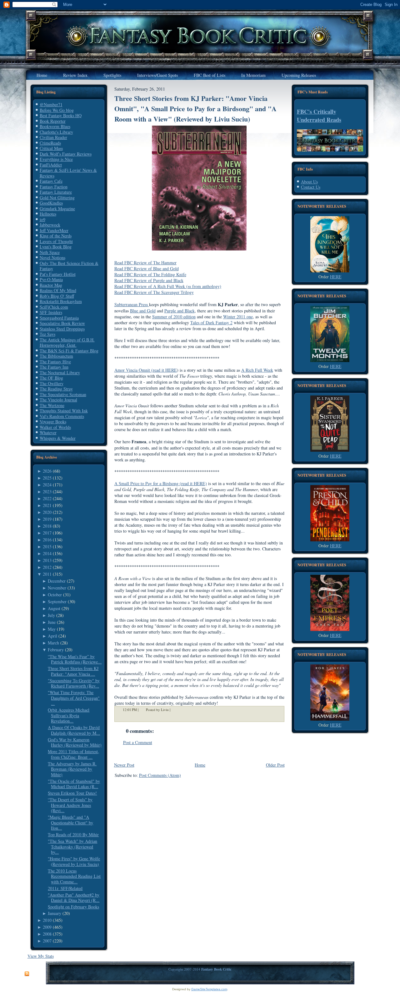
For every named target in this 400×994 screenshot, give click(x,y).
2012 (47, 567)
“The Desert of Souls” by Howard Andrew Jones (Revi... (70, 805)
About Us (309, 182)
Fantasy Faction (54, 187)
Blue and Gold (143, 311)
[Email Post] (174, 709)
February (56, 650)
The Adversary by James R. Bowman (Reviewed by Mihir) (72, 769)
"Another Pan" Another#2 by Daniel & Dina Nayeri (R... (73, 897)
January (54, 913)
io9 (42, 219)
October (55, 595)
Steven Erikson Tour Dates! (72, 793)
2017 (47, 533)
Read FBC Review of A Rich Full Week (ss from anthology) (167, 286)
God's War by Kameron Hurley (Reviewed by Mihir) (75, 742)
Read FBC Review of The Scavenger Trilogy (154, 292)
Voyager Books (53, 422)
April (52, 636)
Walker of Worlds (55, 427)
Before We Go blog (57, 110)
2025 (47, 478)
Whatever (48, 432)
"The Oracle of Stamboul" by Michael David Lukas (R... (74, 784)
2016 (47, 540)
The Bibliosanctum (56, 356)
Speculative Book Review (62, 323)
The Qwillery (51, 383)
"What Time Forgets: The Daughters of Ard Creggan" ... (74, 697)
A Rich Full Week (257, 370)
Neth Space (50, 252)
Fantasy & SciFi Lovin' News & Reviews (68, 173)
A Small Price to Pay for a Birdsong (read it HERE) (160, 483)
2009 (47, 927)
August (54, 608)
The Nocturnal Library (60, 372)
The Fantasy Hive (55, 362)
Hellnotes (48, 214)
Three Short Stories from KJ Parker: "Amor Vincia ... (73, 671)
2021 (47, 505)
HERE (336, 277)
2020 (47, 512)
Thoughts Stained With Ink (64, 411)
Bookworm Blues (55, 126)
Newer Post (124, 765)
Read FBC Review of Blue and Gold (146, 268)
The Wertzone (52, 405)
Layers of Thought (56, 241)
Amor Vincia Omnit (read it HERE (145, 370)
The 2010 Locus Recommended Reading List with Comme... (74, 876)
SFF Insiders (51, 312)
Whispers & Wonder (58, 438)
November (57, 588)
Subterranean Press (131, 304)
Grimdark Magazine (57, 208)
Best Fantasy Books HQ (61, 115)
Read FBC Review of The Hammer (145, 263)
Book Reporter (53, 121)
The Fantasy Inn (54, 367)
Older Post (275, 765)
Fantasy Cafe (51, 181)
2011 (47, 574)
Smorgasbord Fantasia (59, 318)
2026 (47, 471)
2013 (47, 560)
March (53, 643)
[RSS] (26, 974)
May (52, 629)
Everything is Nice (56, 159)
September (57, 601)
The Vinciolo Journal (58, 400)
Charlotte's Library (56, 132)
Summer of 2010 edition (174, 317)
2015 (47, 546)
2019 (47, 519)
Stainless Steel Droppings (62, 329)
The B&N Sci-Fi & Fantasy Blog (69, 351)
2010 (47, 920)
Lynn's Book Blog (56, 247)
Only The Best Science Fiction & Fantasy (69, 266)
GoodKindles (51, 203)
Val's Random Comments (62, 416)
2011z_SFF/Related (65, 888)
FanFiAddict (51, 165)
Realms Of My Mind (58, 290)
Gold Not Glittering (57, 198)
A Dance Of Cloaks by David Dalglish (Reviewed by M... (74, 730)
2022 (47, 498)
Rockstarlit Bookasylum (61, 301)
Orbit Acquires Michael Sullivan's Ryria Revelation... (68, 715)
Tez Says (47, 334)
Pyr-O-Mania (51, 279)
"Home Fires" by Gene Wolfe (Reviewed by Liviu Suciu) (74, 861)
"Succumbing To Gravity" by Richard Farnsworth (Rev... (74, 683)
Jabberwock (50, 225)
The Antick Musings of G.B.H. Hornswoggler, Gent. (67, 342)
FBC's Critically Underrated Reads (319, 115)
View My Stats (41, 956)
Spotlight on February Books (73, 907)
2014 (47, 553)
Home (200, 765)
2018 (47, 526)
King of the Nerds (56, 236)
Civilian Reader (53, 137)
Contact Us (310, 187)
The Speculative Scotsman (63, 394)
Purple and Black (179, 311)
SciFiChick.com (54, 307)
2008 (47, 934)
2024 (47, 485)
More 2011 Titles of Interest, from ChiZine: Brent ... (73, 754)
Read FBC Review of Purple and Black (148, 280)
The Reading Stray (56, 389)
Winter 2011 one (238, 317)
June (52, 622)
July (51, 615)
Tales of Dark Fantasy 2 (211, 323)
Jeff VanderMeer (54, 230)
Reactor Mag (51, 285)
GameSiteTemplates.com (209, 989)
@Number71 (51, 104)
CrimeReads (50, 143)
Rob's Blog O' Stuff (57, 296)
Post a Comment (137, 742)
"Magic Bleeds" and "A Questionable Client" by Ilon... (70, 822)
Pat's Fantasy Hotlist (58, 274)
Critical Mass (51, 148)
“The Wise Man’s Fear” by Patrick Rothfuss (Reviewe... (75, 659)
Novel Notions (52, 258)
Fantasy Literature (56, 192)
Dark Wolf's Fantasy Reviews (66, 154)
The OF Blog (51, 378)
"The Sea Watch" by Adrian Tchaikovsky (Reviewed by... (72, 846)
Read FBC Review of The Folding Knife (150, 274)
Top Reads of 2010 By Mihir (73, 834)
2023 (47, 492)
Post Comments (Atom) (160, 775)
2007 (47, 941)
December (57, 581)
